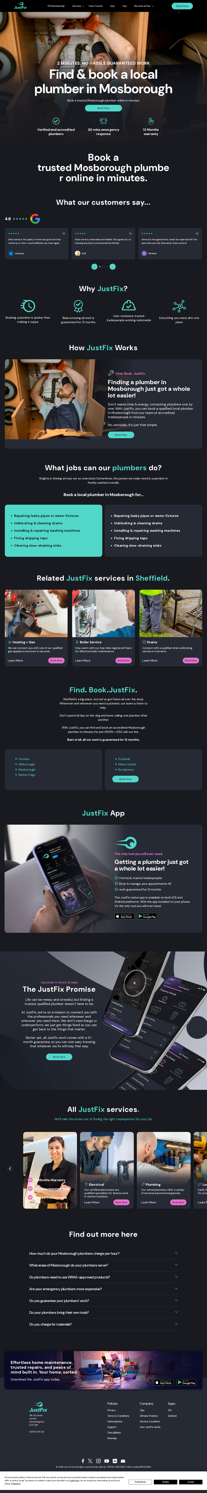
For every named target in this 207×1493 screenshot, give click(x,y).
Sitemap (112, 1438)
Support (111, 1427)
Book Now (182, 6)
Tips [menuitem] (124, 6)
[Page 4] (107, 266)
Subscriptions (114, 1421)
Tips (142, 1410)
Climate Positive (149, 1415)
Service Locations (150, 1421)
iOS (170, 1410)
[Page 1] (99, 266)
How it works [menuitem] (96, 6)
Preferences (140, 1482)
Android (172, 1415)
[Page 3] (104, 266)
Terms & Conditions (118, 1415)
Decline (165, 1482)
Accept (191, 1482)
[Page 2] (102, 266)
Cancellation (114, 1432)
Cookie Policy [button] (74, 1481)
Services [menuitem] (76, 6)
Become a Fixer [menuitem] (142, 6)
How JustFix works (150, 1427)
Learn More (15, 660)
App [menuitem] (112, 6)
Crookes (24, 759)
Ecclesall (124, 759)
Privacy (111, 1410)
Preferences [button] (15, 1484)
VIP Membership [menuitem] (56, 6)
